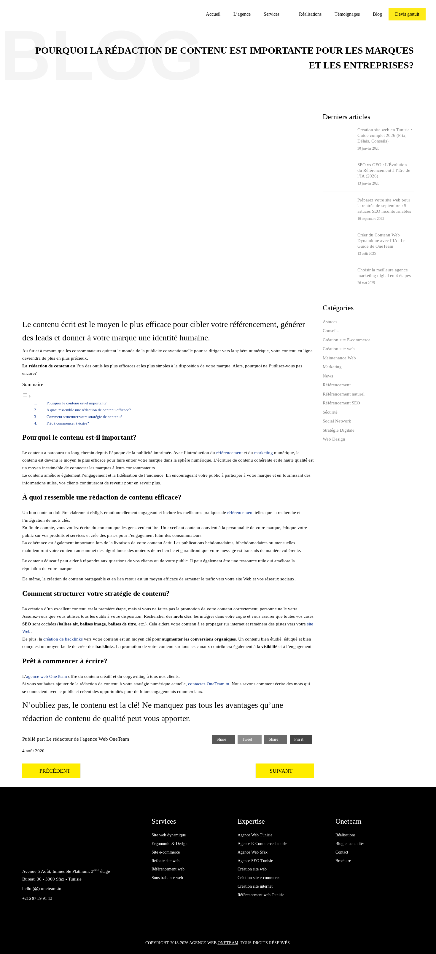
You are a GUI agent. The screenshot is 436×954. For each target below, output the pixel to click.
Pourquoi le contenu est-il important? (76, 403)
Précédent (54, 771)
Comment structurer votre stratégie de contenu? (84, 416)
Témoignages (347, 14)
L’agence (242, 14)
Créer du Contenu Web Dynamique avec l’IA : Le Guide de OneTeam (381, 241)
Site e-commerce (166, 852)
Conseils (330, 330)
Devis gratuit (407, 14)
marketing (263, 452)
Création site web (339, 348)
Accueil (213, 14)
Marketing (332, 366)
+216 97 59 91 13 (37, 898)
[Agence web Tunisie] (51, 14)
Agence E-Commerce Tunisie (262, 843)
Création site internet (255, 886)
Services (271, 14)
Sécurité (330, 412)
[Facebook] (28, 855)
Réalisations (310, 14)
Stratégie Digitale (338, 430)
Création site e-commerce (259, 877)
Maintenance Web (339, 358)
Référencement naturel (344, 394)
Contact (341, 852)
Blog (377, 14)
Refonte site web (165, 861)
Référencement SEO (341, 403)
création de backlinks (63, 639)
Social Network (337, 421)
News (328, 376)
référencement (229, 452)
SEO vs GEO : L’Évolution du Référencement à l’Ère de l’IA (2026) (383, 170)
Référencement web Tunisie (261, 895)
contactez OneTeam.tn (208, 683)
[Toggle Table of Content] (26, 396)
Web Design (334, 439)
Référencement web (168, 869)
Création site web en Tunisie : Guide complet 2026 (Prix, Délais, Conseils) (384, 135)
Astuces (330, 321)
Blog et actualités (349, 843)
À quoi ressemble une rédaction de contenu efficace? (89, 410)
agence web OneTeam (46, 676)
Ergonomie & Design (169, 843)
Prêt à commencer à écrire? (68, 423)
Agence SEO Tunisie (255, 861)
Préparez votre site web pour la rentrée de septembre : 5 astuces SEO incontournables (384, 206)
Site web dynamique (169, 835)
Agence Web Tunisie (255, 835)
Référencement (337, 384)
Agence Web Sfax (253, 852)
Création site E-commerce (346, 339)
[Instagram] (55, 855)
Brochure (343, 861)
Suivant (281, 771)
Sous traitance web (167, 877)
